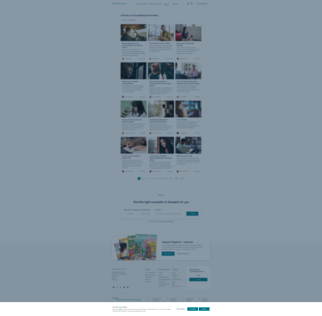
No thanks (193, 309)
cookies (119, 309)
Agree (204, 309)
